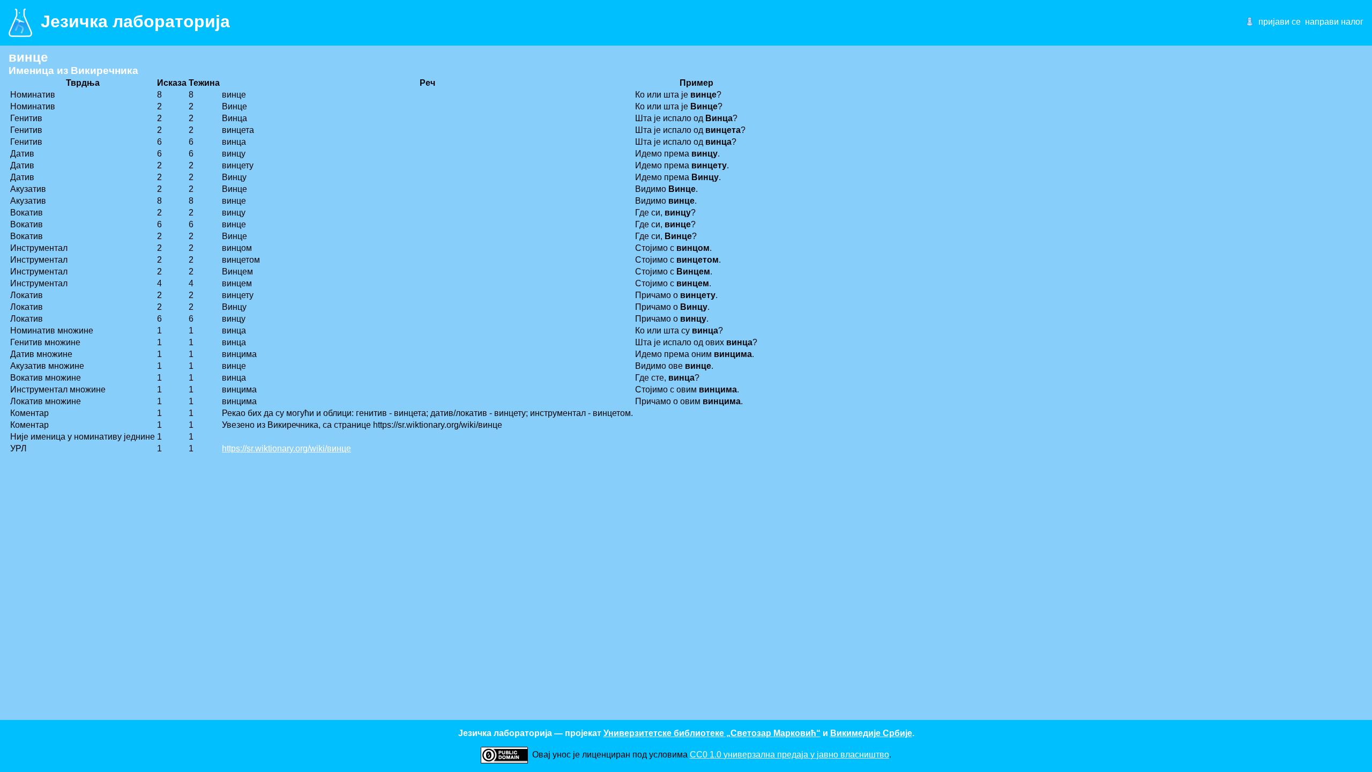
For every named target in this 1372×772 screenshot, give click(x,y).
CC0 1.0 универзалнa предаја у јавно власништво (789, 754)
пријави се (1279, 21)
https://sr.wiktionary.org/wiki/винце (286, 448)
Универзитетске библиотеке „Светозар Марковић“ (712, 733)
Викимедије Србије (871, 733)
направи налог (1334, 21)
